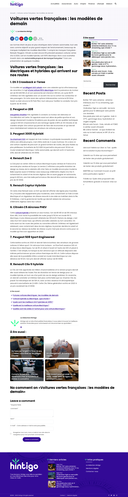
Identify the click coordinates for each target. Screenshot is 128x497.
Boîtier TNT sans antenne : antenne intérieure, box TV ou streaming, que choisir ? (98, 103)
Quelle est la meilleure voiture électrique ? (31, 305)
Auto (76, 4)
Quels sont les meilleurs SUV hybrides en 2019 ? (33, 302)
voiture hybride (21, 213)
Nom (12, 419)
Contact (62, 495)
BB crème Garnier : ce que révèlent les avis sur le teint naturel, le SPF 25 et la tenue (99, 132)
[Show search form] (115, 3)
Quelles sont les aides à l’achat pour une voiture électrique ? (39, 309)
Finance (91, 4)
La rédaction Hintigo (25, 31)
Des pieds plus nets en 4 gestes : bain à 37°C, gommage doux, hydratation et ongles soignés (99, 119)
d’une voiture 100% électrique (41, 90)
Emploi (83, 4)
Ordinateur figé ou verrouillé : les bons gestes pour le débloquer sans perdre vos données (99, 111)
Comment (14, 408)
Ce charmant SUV (17, 139)
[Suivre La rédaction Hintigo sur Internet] (21, 327)
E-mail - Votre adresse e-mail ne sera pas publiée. (28, 426)
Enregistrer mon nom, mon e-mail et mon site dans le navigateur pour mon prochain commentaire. (31, 433)
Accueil (12, 13)
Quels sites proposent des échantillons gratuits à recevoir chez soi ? (100, 182)
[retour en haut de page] (123, 487)
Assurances (67, 4)
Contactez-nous (92, 471)
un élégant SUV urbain (32, 87)
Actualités (55, 4)
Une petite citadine (18, 114)
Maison (109, 4)
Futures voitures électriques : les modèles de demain (35, 295)
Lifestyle (100, 4)
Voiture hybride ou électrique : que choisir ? (31, 298)
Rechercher (87, 81)
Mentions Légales (92, 468)
